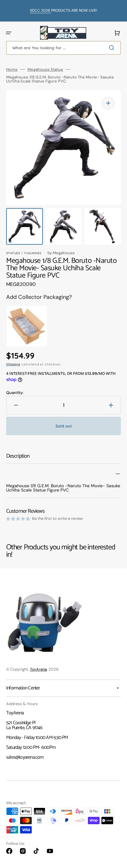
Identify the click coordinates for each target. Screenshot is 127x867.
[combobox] (63, 48)
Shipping (13, 364)
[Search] (113, 47)
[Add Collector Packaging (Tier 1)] (22, 326)
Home (12, 69)
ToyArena (38, 669)
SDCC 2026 (40, 10)
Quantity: (14, 393)
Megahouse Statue (45, 69)
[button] (8, 33)
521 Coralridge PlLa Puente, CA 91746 (24, 725)
